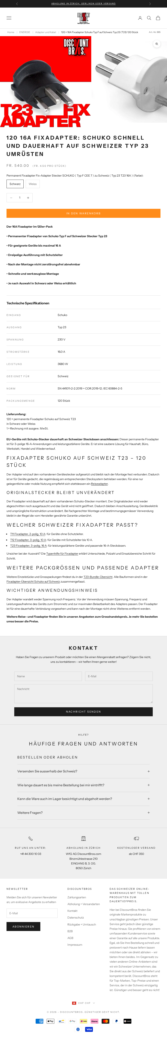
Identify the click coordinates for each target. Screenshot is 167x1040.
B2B (70, 931)
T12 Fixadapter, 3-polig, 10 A (28, 540)
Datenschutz (75, 917)
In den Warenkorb (83, 213)
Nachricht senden (83, 711)
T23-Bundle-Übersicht (98, 577)
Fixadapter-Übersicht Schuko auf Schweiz (33, 581)
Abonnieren (23, 926)
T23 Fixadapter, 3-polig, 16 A (28, 545)
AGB (70, 938)
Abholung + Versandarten (83, 904)
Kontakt (72, 911)
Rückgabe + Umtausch (81, 924)
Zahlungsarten (76, 897)
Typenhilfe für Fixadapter (62, 553)
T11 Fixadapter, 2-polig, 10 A (27, 534)
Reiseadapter (99, 484)
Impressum (74, 945)
